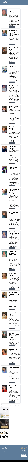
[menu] (26, 2)
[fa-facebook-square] (5, 452)
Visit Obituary (11, 44)
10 (17, 405)
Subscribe (4, 415)
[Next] (24, 405)
